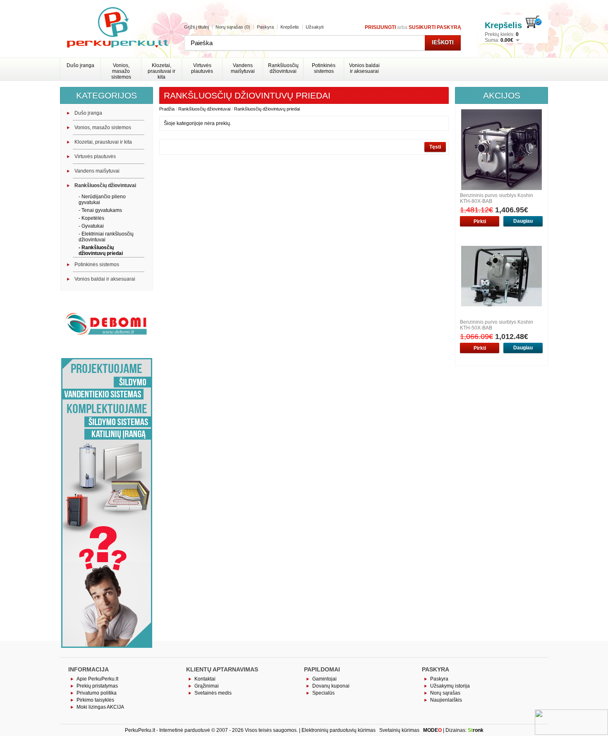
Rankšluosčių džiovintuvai (283, 68)
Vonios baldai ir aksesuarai (364, 68)
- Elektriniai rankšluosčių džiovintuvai (106, 237)
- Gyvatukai (91, 226)
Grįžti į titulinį (196, 26)
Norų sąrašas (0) (232, 26)
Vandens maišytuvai (243, 68)
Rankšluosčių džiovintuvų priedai (267, 108)
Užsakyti (314, 26)
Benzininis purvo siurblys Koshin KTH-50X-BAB (496, 325)
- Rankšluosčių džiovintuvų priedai (101, 250)
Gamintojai (324, 679)
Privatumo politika (97, 693)
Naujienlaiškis (446, 700)
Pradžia (167, 108)
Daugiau (523, 221)
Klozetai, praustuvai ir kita (161, 70)
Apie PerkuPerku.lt (97, 679)
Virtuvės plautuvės (202, 68)
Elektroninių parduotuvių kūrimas (339, 730)
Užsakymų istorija (450, 686)
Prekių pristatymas (97, 686)
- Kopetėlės (91, 218)
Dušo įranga (80, 65)
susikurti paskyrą (435, 27)
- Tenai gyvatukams (100, 210)
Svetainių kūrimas (399, 730)
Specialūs (323, 693)
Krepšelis (289, 26)
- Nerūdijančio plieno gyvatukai (102, 199)
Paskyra (265, 26)
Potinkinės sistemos (323, 68)
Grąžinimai (206, 686)
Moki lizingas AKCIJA (100, 707)
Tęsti (435, 147)
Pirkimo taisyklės (95, 700)
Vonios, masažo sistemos (121, 70)
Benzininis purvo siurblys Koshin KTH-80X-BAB (496, 198)
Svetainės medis (213, 693)
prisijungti (380, 27)
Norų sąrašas (445, 693)
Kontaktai (204, 679)
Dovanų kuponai (330, 686)
